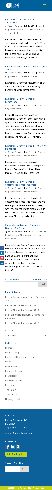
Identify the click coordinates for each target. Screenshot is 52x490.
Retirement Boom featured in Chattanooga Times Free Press (20, 183)
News (12, 29)
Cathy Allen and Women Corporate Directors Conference (22, 227)
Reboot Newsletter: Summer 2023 (22, 310)
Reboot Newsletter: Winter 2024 (21, 305)
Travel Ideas (11, 394)
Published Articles (35, 29)
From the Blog (12, 352)
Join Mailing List (16, 454)
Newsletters (11, 366)
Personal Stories (13, 371)
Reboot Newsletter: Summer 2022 (22, 323)
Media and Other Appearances (23, 235)
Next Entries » (40, 279)
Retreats (9, 385)
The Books (10, 389)
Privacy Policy (39, 488)
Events (8, 347)
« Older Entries (12, 279)
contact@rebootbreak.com (18, 433)
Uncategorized (11, 33)
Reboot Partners (15, 26)
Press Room (21, 29)
